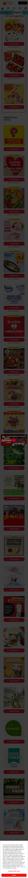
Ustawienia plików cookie (14, 871)
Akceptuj (14, 875)
